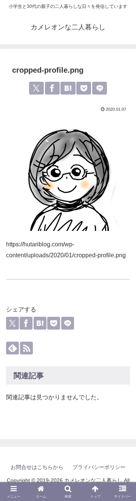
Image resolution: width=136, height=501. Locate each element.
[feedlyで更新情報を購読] (12, 348)
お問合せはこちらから (37, 467)
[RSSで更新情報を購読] (26, 348)
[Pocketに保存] (83, 88)
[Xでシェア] (36, 88)
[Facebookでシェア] (52, 88)
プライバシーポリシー (99, 467)
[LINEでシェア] (99, 88)
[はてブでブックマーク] (67, 88)
